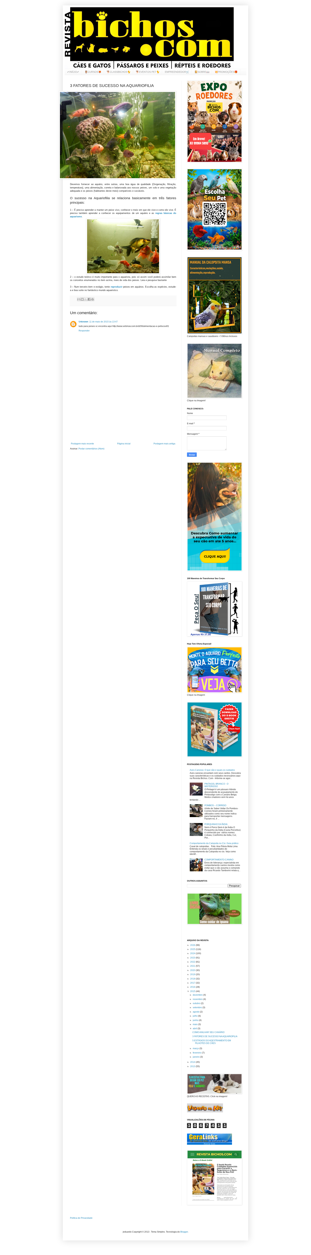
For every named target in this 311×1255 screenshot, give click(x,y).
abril (195, 1028)
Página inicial (123, 443)
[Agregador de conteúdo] (209, 1142)
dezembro (198, 995)
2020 (193, 970)
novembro (198, 999)
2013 (193, 1066)
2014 (193, 1062)
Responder (84, 330)
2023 (193, 957)
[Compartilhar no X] (85, 299)
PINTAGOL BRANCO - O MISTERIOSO (216, 785)
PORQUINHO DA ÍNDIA (215, 824)
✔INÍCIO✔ (73, 71)
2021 (193, 966)
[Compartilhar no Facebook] (89, 299)
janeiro (196, 1057)
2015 (193, 991)
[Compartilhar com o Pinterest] (92, 299)
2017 (193, 983)
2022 (193, 962)
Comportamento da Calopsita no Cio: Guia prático (214, 843)
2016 (193, 987)
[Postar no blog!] (82, 299)
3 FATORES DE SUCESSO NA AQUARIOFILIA (214, 1036)
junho (196, 1020)
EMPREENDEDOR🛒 (177, 71)
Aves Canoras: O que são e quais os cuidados (212, 770)
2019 (193, 974)
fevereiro (197, 1052)
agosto (196, 1012)
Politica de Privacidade (81, 1218)
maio (195, 1024)
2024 (193, 953)
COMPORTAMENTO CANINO (218, 859)
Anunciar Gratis (209, 1144)
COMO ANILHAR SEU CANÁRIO (208, 1032)
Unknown (83, 321)
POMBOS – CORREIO (215, 805)
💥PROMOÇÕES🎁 (226, 71)
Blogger (184, 1232)
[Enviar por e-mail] (79, 299)
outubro (197, 1003)
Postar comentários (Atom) (91, 448)
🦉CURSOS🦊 (93, 71)
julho (195, 1016)
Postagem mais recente (82, 443)
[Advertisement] (123, 413)
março (196, 1048)
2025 (193, 949)
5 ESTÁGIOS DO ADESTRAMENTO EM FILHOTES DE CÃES (211, 1041)
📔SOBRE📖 (202, 71)
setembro (197, 1007)
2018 (193, 978)
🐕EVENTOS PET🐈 (147, 71)
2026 (193, 945)
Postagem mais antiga (164, 443)
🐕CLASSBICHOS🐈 (118, 71)
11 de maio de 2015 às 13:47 (103, 321)
